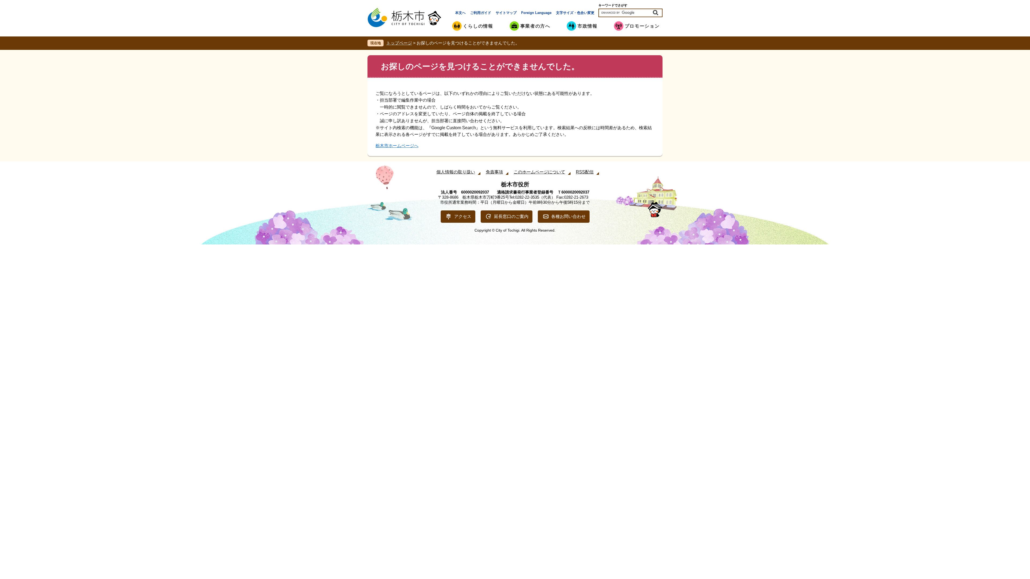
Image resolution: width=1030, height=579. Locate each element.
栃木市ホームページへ (397, 145)
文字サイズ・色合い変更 (575, 13)
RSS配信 (585, 172)
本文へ (460, 13)
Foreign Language (536, 13)
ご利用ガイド (480, 13)
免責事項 (494, 172)
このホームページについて (539, 172)
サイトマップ (506, 13)
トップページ (399, 43)
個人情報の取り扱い (455, 172)
